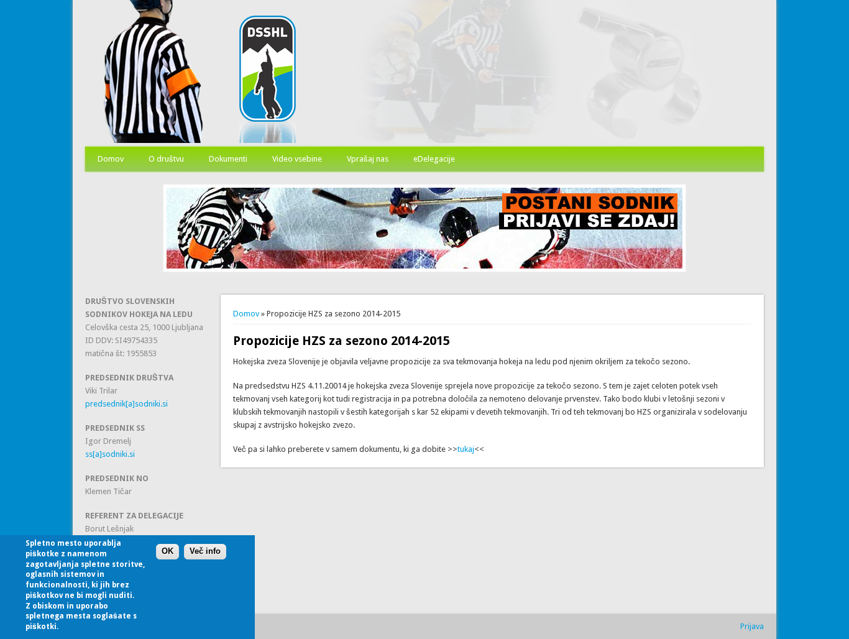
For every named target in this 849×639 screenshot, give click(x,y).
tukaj (465, 449)
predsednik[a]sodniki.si (126, 403)
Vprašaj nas (367, 158)
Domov (111, 158)
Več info (205, 551)
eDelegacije (434, 158)
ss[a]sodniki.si (110, 454)
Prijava (752, 626)
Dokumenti (228, 158)
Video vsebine (297, 158)
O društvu (166, 158)
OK (167, 551)
